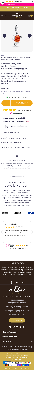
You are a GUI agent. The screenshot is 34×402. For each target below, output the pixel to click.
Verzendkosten (14, 91)
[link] (17, 58)
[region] (17, 8)
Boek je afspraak (17, 320)
